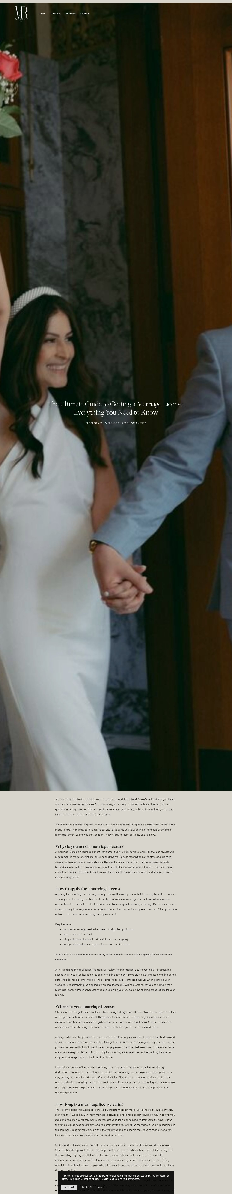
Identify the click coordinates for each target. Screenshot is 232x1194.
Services (70, 13)
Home (42, 13)
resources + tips (134, 423)
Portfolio (55, 13)
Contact (84, 13)
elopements (94, 423)
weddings (112, 423)
